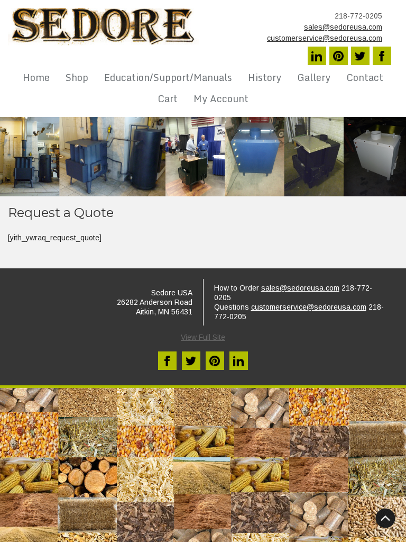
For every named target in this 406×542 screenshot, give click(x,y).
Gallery (313, 77)
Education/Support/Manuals (168, 77)
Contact (364, 77)
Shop (77, 77)
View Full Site (203, 337)
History (264, 77)
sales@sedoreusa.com (343, 27)
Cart (168, 98)
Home (36, 77)
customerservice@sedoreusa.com (324, 38)
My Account (220, 98)
